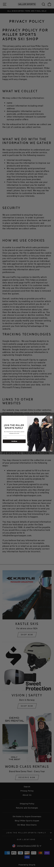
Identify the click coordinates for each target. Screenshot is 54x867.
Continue (14, 441)
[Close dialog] (51, 417)
